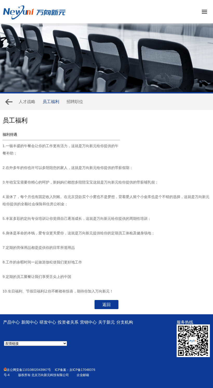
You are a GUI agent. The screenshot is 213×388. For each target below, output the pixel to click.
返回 (106, 304)
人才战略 (27, 101)
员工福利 (51, 101)
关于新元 (106, 322)
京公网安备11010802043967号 (29, 370)
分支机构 (124, 322)
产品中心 (11, 322)
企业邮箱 (83, 375)
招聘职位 (74, 101)
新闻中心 (29, 322)
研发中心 (47, 322)
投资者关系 (68, 322)
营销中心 (88, 322)
